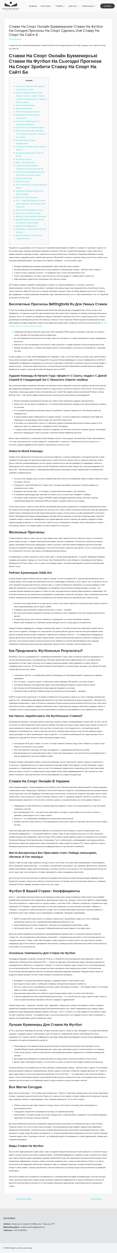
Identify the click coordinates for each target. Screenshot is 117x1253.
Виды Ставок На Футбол (25, 162)
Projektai (59, 6)
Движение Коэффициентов (26, 226)
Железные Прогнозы (24, 108)
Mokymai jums (88, 6)
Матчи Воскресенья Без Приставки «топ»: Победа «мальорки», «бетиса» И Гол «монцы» (31, 134)
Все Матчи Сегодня (23, 159)
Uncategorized (15, 39)
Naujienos (33, 6)
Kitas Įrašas (97, 1199)
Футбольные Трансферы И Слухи (29, 210)
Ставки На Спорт (22, 181)
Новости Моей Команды (25, 105)
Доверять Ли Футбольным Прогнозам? (31, 216)
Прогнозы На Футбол (24, 178)
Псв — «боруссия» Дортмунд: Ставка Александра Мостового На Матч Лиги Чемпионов (30, 203)
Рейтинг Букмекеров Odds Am (28, 111)
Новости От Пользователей (27, 197)
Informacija (45, 6)
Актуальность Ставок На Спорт (28, 213)
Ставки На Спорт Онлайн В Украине (30, 127)
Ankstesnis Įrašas (22, 1199)
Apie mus (73, 6)
